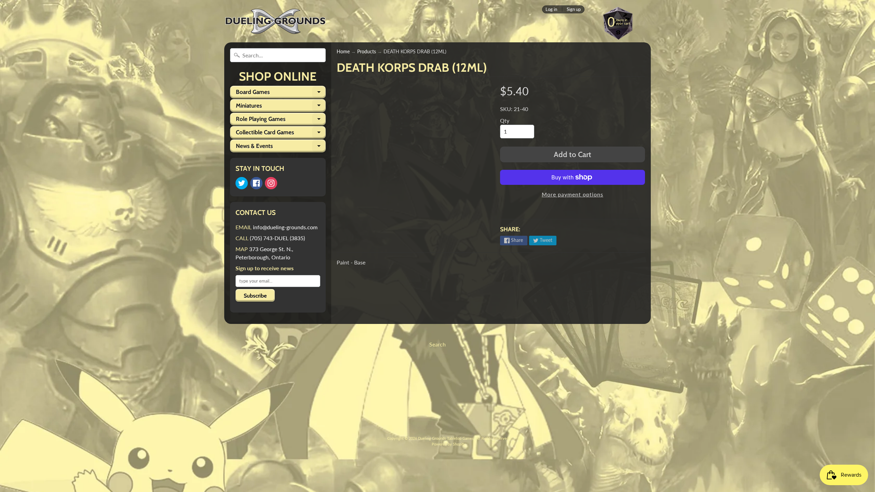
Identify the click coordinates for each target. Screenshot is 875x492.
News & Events (281, 147)
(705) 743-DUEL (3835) (277, 238)
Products (366, 51)
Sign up (574, 9)
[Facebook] (256, 183)
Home (343, 51)
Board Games (281, 93)
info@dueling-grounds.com (285, 227)
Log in (551, 9)
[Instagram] (271, 183)
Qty (504, 120)
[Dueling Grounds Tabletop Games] (275, 21)
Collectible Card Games (281, 134)
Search (437, 344)
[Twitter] (241, 183)
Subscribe (255, 295)
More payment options (572, 194)
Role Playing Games (281, 120)
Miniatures (281, 107)
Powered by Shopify (449, 444)
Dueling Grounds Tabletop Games (446, 438)
